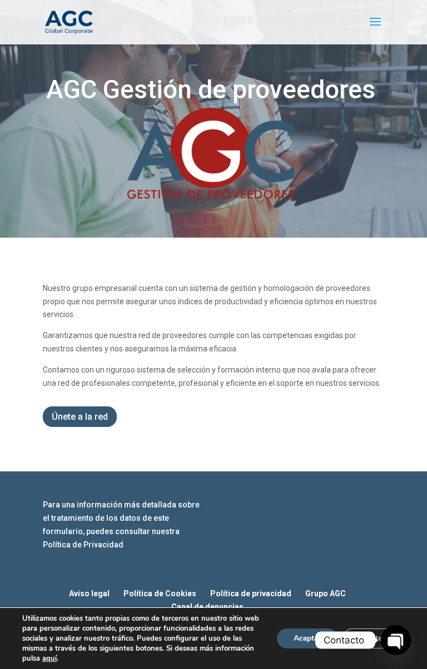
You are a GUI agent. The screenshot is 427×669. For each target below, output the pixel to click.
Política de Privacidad (83, 544)
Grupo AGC (325, 593)
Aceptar (307, 638)
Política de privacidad (250, 593)
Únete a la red (80, 416)
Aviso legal (89, 593)
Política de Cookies (159, 593)
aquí (49, 658)
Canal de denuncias (207, 606)
